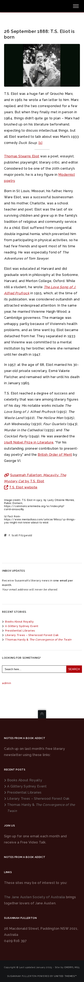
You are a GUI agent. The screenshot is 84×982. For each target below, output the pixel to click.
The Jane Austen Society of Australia (34, 897)
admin (6, 683)
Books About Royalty (19, 621)
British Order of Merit (55, 455)
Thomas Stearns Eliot (21, 156)
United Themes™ (65, 976)
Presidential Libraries (20, 630)
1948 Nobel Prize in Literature (28, 442)
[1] (40, 143)
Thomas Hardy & (38, 639)
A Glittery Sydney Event (21, 626)
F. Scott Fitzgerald (20, 535)
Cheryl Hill (72, 967)
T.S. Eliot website (23, 487)
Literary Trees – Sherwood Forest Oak (32, 635)
